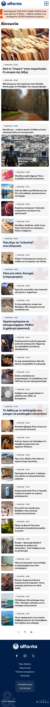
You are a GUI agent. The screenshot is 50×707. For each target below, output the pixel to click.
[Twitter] (33, 656)
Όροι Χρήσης (25, 664)
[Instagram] (25, 656)
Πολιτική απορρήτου (25, 671)
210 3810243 (25, 688)
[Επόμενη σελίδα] (31, 632)
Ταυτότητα (25, 675)
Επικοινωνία (25, 668)
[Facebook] (17, 656)
